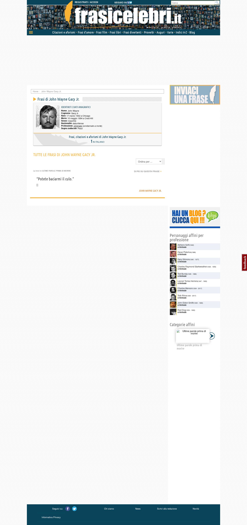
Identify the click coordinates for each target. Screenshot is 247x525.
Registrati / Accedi (86, 2)
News (138, 508)
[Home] (123, 15)
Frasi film (101, 32)
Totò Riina (182, 295)
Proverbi (149, 32)
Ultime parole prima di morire (56, 171)
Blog (192, 32)
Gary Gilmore (184, 259)
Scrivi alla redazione (167, 508)
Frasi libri (115, 32)
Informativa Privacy (51, 517)
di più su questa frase (148, 171)
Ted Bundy (182, 273)
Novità (196, 508)
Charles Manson (185, 288)
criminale (78, 125)
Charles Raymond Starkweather (192, 266)
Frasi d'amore (86, 32)
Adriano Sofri (184, 244)
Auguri (161, 32)
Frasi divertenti (132, 32)
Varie (170, 32)
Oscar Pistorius (184, 252)
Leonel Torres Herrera (188, 280)
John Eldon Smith (186, 302)
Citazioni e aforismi (63, 32)
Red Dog (182, 309)
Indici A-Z (181, 32)
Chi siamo (109, 508)
